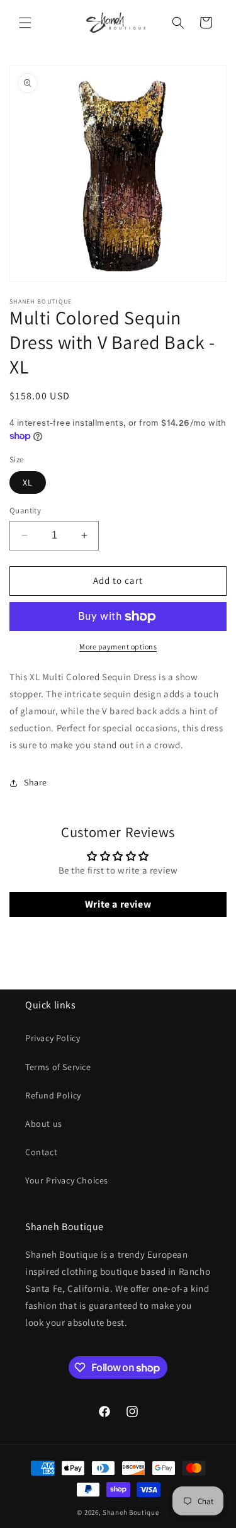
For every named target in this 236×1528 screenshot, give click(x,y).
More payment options (118, 646)
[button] (25, 23)
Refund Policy (53, 1095)
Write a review (118, 904)
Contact (41, 1152)
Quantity (25, 510)
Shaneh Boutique (131, 1512)
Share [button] (35, 782)
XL (28, 482)
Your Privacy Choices (66, 1180)
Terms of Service (58, 1067)
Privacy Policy (52, 1038)
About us (43, 1123)
